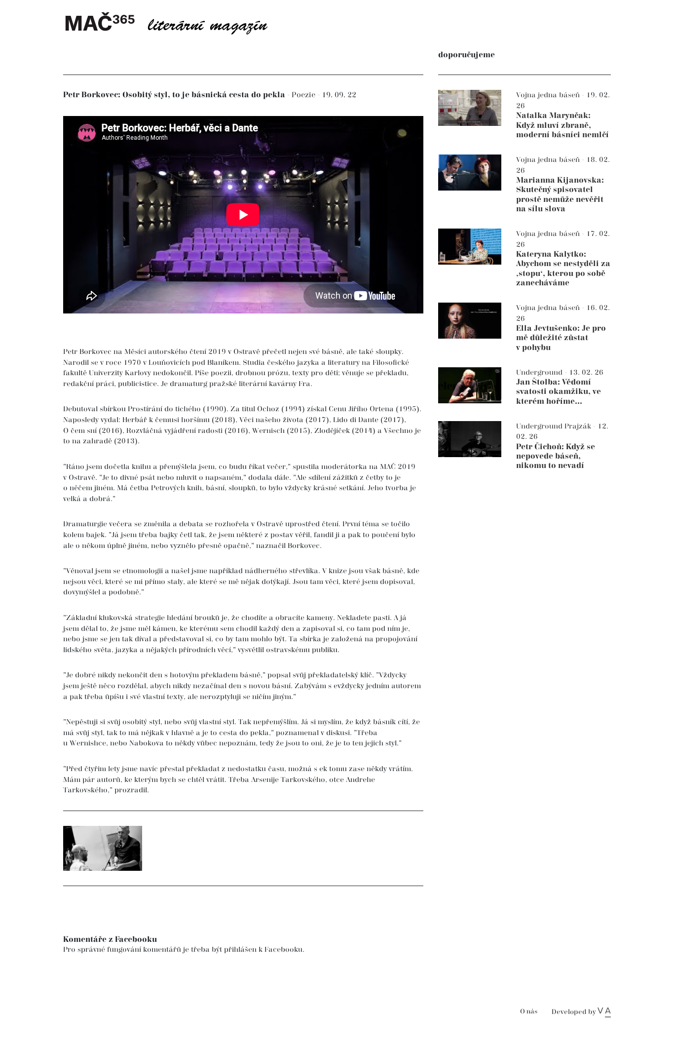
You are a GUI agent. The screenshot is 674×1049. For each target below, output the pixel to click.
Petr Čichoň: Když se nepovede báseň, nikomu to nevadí (555, 456)
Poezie (304, 95)
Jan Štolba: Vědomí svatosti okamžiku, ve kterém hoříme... (558, 391)
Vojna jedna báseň (549, 95)
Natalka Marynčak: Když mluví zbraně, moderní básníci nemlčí (562, 125)
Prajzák (578, 426)
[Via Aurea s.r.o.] (604, 1012)
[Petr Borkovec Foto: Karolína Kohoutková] (102, 848)
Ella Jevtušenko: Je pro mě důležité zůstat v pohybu (561, 337)
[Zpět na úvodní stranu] (174, 22)
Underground (540, 372)
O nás (528, 1012)
